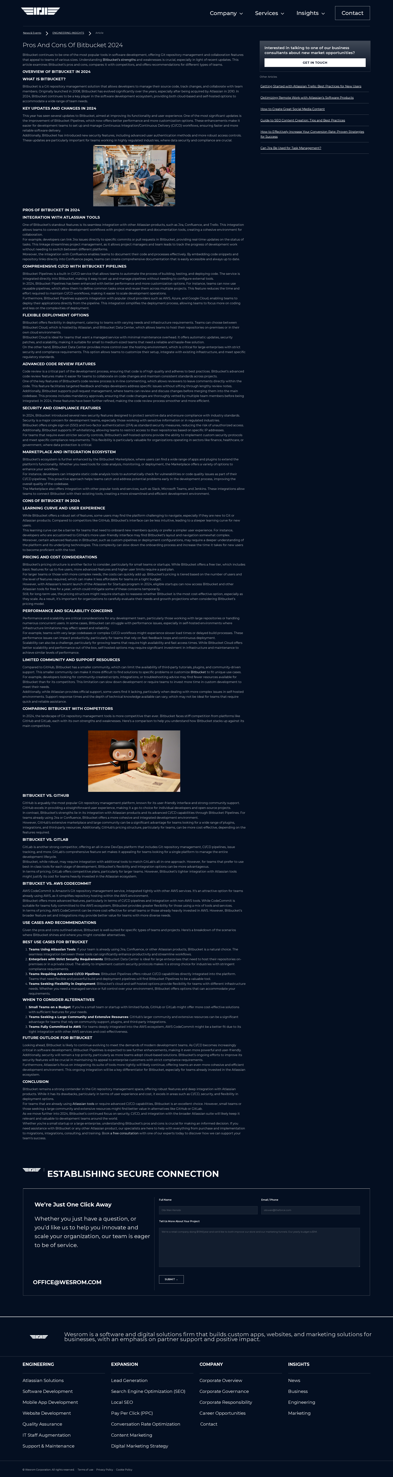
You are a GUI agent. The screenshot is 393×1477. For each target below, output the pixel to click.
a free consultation (124, 1133)
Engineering (301, 1402)
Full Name (165, 1200)
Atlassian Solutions (43, 1380)
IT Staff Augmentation (47, 1435)
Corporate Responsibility (226, 1402)
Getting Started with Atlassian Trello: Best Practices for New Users (311, 86)
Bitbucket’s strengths (119, 60)
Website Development (47, 1413)
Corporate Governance (224, 1391)
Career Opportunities (223, 1413)
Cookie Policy (124, 1469)
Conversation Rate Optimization (145, 1424)
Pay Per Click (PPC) (132, 1413)
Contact (353, 13)
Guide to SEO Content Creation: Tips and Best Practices (303, 120)
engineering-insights (68, 32)
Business (298, 1391)
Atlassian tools (83, 1104)
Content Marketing (131, 1435)
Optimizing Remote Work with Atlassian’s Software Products (307, 97)
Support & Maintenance (48, 1446)
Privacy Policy (105, 1469)
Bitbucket (198, 672)
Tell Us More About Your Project (179, 1221)
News (294, 1380)
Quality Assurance (42, 1424)
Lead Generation (129, 1380)
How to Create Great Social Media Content (293, 109)
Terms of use (86, 1469)
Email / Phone (269, 1200)
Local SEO (122, 1402)
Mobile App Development (50, 1402)
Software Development (48, 1391)
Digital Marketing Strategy (139, 1446)
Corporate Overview (221, 1380)
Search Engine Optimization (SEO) (148, 1391)
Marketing (299, 1413)
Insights (307, 13)
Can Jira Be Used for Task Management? (291, 148)
